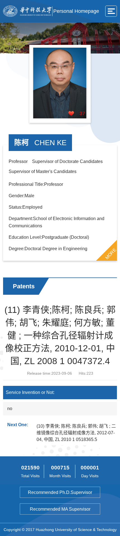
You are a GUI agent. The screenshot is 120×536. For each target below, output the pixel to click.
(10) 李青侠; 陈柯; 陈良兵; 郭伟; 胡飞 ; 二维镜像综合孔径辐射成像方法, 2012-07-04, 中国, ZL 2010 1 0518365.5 (76, 433)
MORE (110, 253)
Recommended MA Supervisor (60, 509)
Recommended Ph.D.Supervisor (60, 492)
